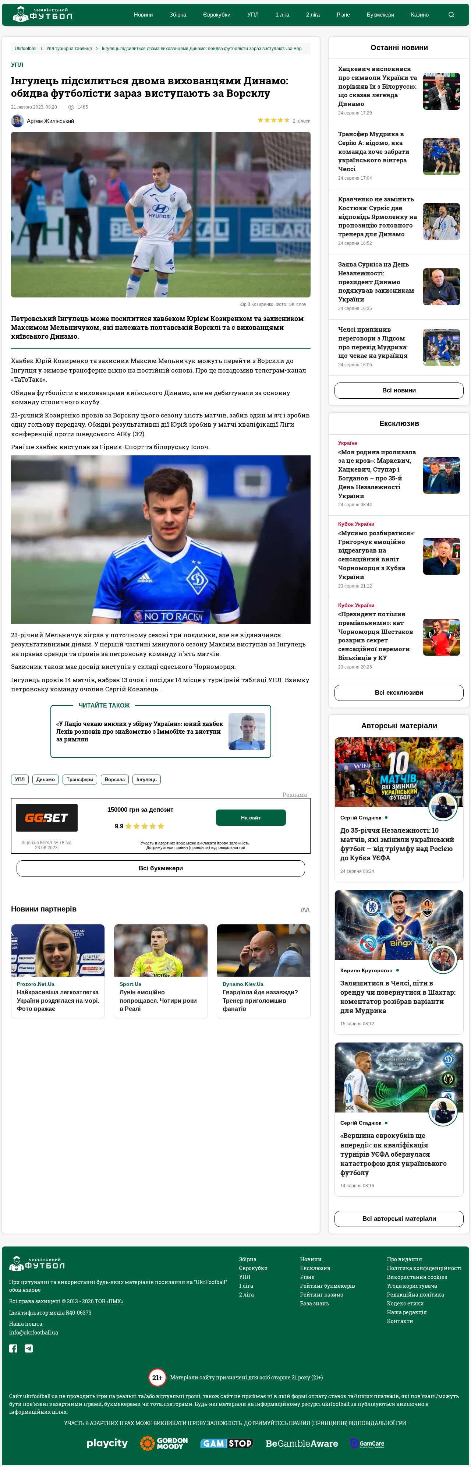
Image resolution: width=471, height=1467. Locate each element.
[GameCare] (367, 1444)
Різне (343, 14)
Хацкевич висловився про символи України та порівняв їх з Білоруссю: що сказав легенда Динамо (377, 86)
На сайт (251, 818)
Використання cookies (417, 1276)
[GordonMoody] (164, 1444)
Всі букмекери (161, 868)
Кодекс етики (405, 1303)
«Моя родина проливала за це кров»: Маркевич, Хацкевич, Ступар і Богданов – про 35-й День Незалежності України (377, 474)
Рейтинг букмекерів (327, 1285)
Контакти (400, 1321)
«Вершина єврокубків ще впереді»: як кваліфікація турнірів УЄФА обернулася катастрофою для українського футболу (393, 1154)
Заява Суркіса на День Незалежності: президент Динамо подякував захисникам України (376, 281)
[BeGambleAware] (302, 1444)
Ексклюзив (315, 1268)
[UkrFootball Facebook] (13, 1348)
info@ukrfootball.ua (33, 1332)
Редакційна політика (415, 1294)
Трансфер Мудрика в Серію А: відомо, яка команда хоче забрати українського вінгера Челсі (374, 151)
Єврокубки (216, 14)
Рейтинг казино (321, 1294)
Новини (143, 14)
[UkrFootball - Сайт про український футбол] (39, 15)
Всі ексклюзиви (399, 692)
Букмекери (380, 14)
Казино (420, 14)
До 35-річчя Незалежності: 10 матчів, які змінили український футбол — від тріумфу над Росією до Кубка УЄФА (397, 844)
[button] (451, 15)
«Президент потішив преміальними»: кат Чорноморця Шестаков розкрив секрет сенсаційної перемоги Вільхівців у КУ (375, 636)
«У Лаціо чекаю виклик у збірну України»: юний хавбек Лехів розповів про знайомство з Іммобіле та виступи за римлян (139, 731)
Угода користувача (412, 1285)
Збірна (178, 14)
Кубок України (356, 524)
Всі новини (399, 390)
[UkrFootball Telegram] (29, 1348)
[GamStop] (227, 1444)
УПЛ (253, 14)
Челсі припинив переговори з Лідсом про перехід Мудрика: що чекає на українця (373, 342)
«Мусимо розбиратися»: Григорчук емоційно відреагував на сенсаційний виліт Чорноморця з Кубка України (376, 555)
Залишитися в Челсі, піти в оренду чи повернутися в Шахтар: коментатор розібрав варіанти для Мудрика (398, 996)
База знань (314, 1303)
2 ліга (313, 14)
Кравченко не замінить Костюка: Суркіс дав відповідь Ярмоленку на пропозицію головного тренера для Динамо (377, 216)
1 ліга (282, 14)
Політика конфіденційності (424, 1268)
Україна (347, 443)
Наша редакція (407, 1312)
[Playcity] (107, 1444)
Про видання (404, 1259)
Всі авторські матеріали (399, 1218)
